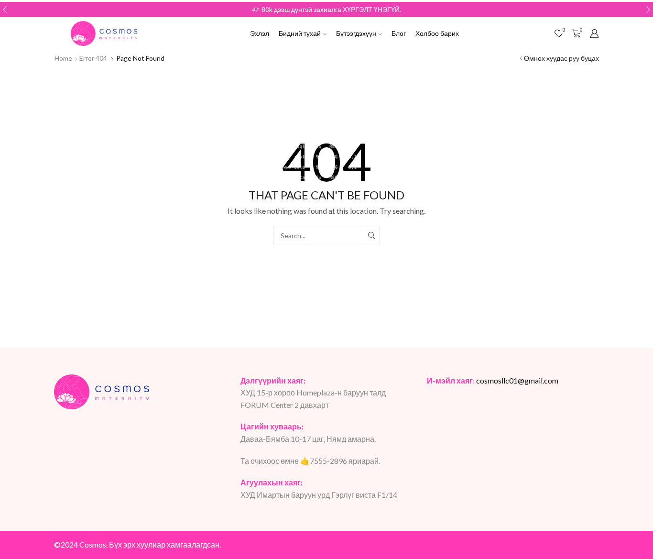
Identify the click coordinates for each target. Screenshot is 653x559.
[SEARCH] (371, 235)
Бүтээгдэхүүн (356, 33)
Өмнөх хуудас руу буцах (561, 58)
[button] (4, 9)
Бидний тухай (300, 33)
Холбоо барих (437, 33)
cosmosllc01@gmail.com (517, 380)
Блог (399, 33)
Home (63, 58)
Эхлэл (259, 33)
